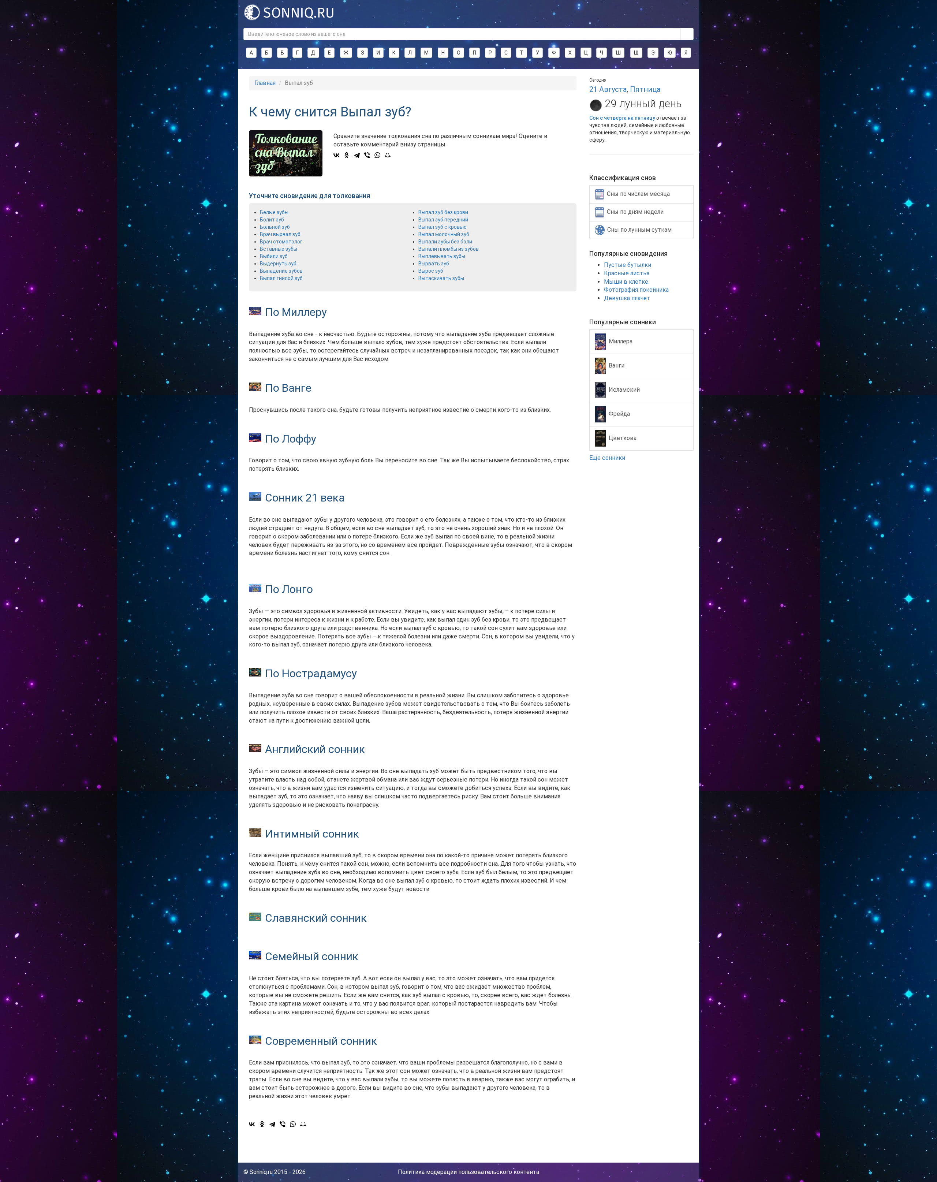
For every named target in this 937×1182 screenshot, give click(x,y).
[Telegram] (356, 155)
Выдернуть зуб (278, 263)
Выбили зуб (274, 256)
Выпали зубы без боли (445, 242)
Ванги (616, 365)
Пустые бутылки (627, 264)
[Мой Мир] (387, 155)
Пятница (645, 89)
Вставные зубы (278, 249)
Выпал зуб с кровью (442, 227)
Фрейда (619, 413)
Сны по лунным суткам (639, 229)
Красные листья (626, 273)
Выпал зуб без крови (443, 212)
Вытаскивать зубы (441, 278)
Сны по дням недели (635, 211)
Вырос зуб (430, 271)
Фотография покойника (636, 289)
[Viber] (367, 155)
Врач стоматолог (281, 242)
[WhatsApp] (377, 155)
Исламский (624, 389)
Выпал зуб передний (443, 220)
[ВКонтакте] (336, 155)
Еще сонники (608, 457)
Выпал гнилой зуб (281, 278)
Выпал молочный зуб (443, 234)
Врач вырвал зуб (280, 234)
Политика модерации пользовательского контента (468, 1171)
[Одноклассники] (346, 155)
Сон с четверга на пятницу (622, 118)
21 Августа (608, 89)
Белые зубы (274, 212)
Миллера (620, 341)
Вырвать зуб (433, 263)
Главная (265, 82)
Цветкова (623, 437)
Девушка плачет (627, 298)
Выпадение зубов (281, 271)
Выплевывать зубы (441, 256)
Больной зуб (275, 227)
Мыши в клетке (626, 281)
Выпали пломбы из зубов (448, 249)
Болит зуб (272, 220)
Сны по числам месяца (638, 193)
